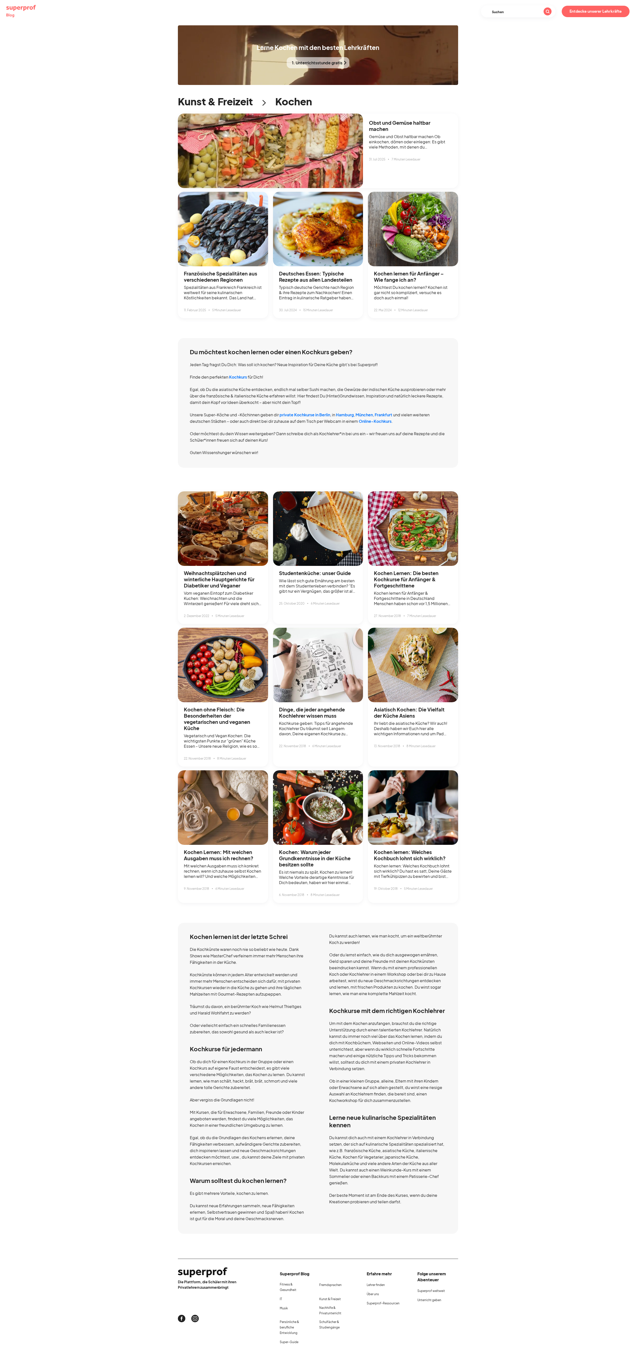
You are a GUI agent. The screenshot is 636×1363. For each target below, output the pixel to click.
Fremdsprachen (330, 1285)
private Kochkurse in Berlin (304, 414)
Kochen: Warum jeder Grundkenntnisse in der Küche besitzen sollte (315, 858)
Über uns (373, 1294)
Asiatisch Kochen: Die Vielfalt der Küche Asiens (409, 712)
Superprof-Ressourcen (383, 1303)
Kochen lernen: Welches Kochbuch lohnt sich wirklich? (410, 855)
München (364, 414)
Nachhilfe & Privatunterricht (330, 1310)
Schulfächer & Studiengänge (329, 1324)
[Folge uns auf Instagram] (195, 1318)
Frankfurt (383, 414)
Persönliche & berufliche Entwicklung (289, 1327)
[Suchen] (548, 11)
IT (281, 1299)
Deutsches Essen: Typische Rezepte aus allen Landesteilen (315, 276)
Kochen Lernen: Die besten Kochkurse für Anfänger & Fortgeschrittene (406, 579)
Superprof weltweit (431, 1291)
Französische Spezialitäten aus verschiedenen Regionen (220, 276)
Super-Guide (289, 1342)
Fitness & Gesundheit (288, 1287)
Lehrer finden (376, 1285)
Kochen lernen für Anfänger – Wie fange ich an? (409, 276)
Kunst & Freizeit (215, 101)
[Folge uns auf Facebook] (181, 1318)
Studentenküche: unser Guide (315, 573)
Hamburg (345, 414)
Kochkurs (238, 377)
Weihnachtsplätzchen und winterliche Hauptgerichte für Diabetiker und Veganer (219, 579)
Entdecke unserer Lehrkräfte (596, 11)
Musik (284, 1308)
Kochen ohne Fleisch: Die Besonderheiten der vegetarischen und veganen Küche (217, 718)
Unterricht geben (429, 1300)
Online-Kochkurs (375, 421)
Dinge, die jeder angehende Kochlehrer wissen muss (312, 712)
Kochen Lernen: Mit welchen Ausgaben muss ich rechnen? (218, 855)
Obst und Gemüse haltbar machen (399, 125)
